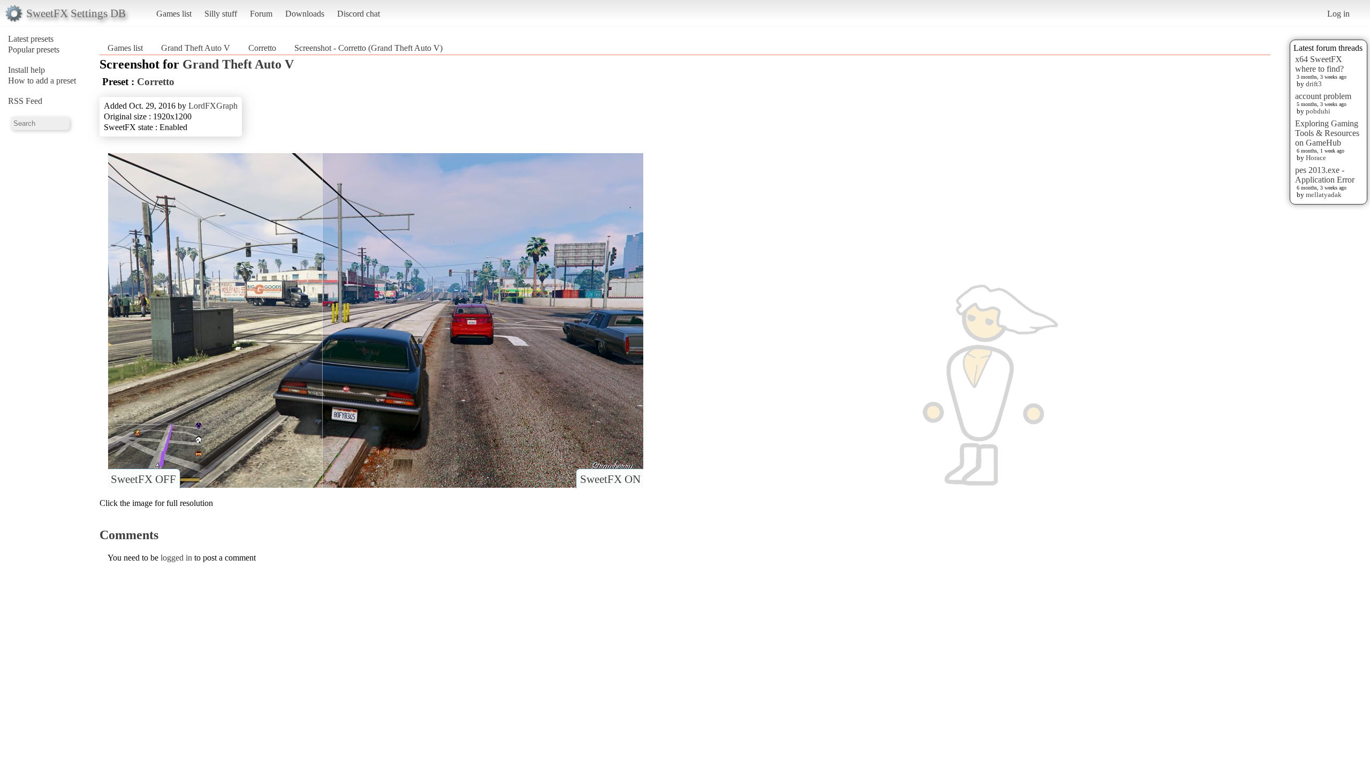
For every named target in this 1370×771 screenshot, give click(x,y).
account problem (1323, 96)
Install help (26, 69)
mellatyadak (1324, 195)
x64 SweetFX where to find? (1319, 64)
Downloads (304, 13)
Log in (1338, 13)
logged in (176, 557)
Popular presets (33, 49)
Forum (261, 13)
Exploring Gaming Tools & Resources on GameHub (1327, 133)
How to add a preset (42, 80)
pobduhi (1318, 111)
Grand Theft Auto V (195, 47)
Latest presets (31, 38)
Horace (1316, 158)
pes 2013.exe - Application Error (1324, 174)
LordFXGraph (213, 105)
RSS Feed (25, 100)
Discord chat (358, 13)
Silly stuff (220, 13)
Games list (174, 13)
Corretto (263, 47)
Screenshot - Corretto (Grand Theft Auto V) (368, 47)
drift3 (1314, 84)
